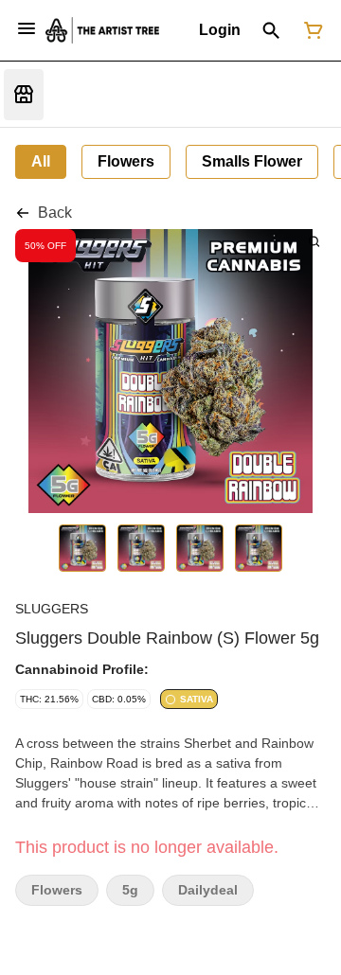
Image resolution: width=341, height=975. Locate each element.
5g (130, 890)
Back (55, 212)
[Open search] (271, 30)
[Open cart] (310, 30)
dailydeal (208, 890)
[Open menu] (26, 28)
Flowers (56, 890)
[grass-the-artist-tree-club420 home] (102, 30)
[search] (314, 241)
